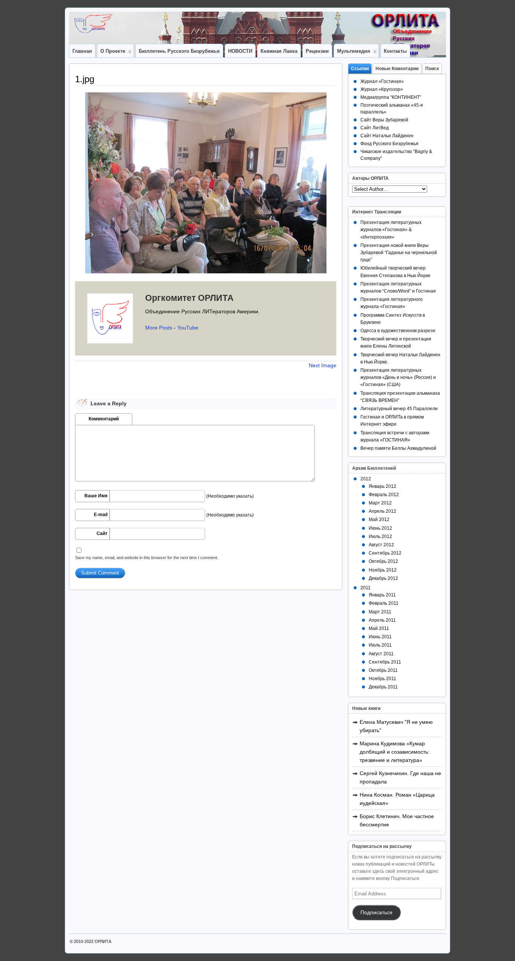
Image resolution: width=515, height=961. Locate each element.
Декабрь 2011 (383, 687)
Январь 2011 (382, 595)
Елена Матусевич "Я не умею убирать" (396, 726)
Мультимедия (353, 51)
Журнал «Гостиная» (382, 81)
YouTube (187, 328)
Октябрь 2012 (383, 561)
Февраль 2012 (384, 494)
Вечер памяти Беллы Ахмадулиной (398, 448)
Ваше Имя (95, 495)
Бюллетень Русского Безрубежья (179, 51)
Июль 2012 (380, 536)
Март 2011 (380, 612)
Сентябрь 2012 (385, 553)
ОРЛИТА (103, 941)
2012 (365, 478)
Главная (82, 51)
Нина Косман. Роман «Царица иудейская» (397, 799)
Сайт (102, 533)
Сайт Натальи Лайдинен (387, 135)
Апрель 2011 (382, 620)
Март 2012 (380, 503)
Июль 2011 (380, 645)
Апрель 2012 (382, 511)
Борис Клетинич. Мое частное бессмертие (397, 820)
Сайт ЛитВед (374, 127)
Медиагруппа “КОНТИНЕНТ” (390, 97)
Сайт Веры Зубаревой (384, 120)
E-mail (100, 514)
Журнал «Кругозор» (381, 89)
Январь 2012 (382, 486)
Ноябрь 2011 (382, 678)
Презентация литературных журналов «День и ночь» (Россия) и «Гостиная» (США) (398, 377)
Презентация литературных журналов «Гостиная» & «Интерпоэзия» (391, 229)
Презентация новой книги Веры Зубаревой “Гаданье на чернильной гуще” (398, 252)
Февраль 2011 (384, 603)
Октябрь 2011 (383, 670)
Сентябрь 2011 (385, 662)
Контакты (395, 51)
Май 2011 (379, 628)
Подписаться (376, 912)
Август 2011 (381, 653)
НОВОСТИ (240, 51)
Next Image (322, 365)
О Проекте (112, 51)
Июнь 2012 (380, 528)
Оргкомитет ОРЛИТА (189, 298)
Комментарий (104, 418)
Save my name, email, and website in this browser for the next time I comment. (146, 557)
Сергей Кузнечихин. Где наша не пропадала (400, 777)
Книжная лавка (279, 51)
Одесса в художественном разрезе (397, 330)
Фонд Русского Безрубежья (389, 143)
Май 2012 (379, 519)
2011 (365, 587)
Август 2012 (381, 544)
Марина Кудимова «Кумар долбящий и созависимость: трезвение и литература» (394, 751)
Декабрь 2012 (383, 578)
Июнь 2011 (380, 636)
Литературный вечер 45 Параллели (399, 408)
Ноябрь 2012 (383, 570)
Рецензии (317, 51)
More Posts (158, 328)
